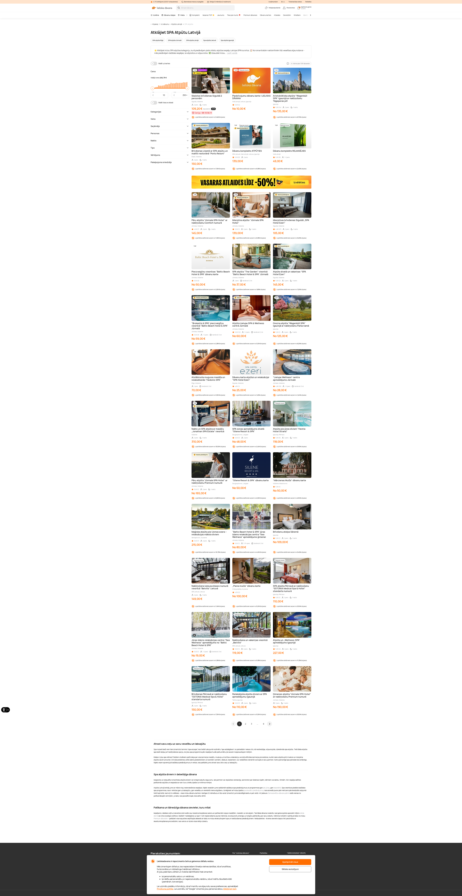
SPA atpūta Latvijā (192, 40)
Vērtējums (155, 155)
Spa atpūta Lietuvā (209, 40)
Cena (153, 71)
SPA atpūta (188, 24)
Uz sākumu (165, 24)
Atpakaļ (155, 24)
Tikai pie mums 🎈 (234, 15)
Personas (155, 133)
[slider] (152, 88)
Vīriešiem (297, 15)
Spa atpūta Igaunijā (227, 40)
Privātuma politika (165, 889)
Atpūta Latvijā (176, 24)
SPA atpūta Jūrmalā (174, 40)
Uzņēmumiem (273, 2)
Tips (153, 148)
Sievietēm (287, 15)
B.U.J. (283, 2)
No (153, 92)
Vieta (182, 15)
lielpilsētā (277, 788)
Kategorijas (156, 111)
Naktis (153, 140)
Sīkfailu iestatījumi (290, 869)
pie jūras (266, 788)
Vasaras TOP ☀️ (208, 15)
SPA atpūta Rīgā (157, 40)
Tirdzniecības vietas (295, 2)
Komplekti (196, 15)
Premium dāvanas (250, 15)
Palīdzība (308, 2)
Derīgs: (198, 113)
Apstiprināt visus (290, 862)
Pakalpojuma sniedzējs (161, 162)
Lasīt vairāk (232, 53)
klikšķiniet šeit (229, 889)
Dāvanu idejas (169, 15)
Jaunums (220, 15)
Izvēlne (156, 15)
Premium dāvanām (161, 818)
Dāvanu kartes (265, 15)
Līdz (174, 92)
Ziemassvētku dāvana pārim (278, 793)
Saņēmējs (155, 126)
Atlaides (277, 15)
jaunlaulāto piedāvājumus (254, 790)
